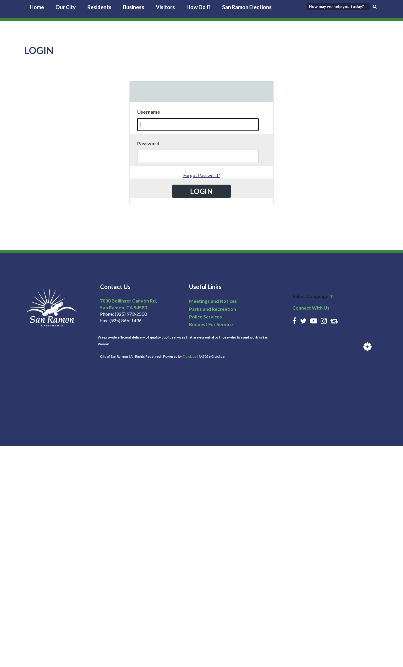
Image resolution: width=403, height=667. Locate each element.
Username (148, 112)
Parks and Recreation (212, 309)
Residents (99, 7)
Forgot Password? (201, 175)
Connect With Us (311, 307)
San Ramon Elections (247, 7)
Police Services (205, 316)
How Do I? (198, 7)
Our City (65, 7)
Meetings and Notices (213, 301)
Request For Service (211, 324)
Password (148, 143)
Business (133, 7)
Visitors (165, 7)
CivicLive (189, 356)
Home (37, 7)
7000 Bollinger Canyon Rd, (128, 300)
